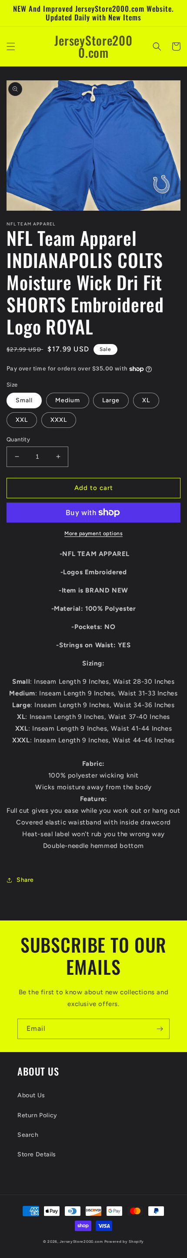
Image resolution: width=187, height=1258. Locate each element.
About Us (31, 1095)
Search (28, 1135)
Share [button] (25, 880)
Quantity (18, 439)
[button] (10, 46)
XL (146, 400)
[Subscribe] (159, 1029)
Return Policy (37, 1115)
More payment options (93, 533)
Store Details (36, 1154)
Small (24, 400)
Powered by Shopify (124, 1241)
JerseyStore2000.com (81, 1241)
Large (111, 400)
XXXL (58, 420)
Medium (67, 400)
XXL (22, 420)
